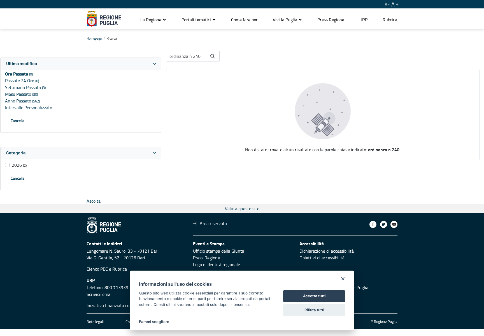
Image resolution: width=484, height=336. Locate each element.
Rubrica (119, 269)
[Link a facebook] (372, 224)
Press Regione (206, 258)
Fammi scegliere (154, 321)
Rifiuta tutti (314, 310)
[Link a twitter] (383, 224)
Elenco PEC (97, 269)
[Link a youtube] (393, 224)
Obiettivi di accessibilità (322, 258)
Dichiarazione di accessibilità (326, 251)
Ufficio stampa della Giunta (218, 251)
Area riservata (213, 223)
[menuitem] (244, 19)
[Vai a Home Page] (104, 19)
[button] (153, 19)
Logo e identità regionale (216, 264)
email (107, 294)
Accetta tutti (314, 296)
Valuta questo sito (242, 208)
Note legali (95, 321)
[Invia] (212, 56)
